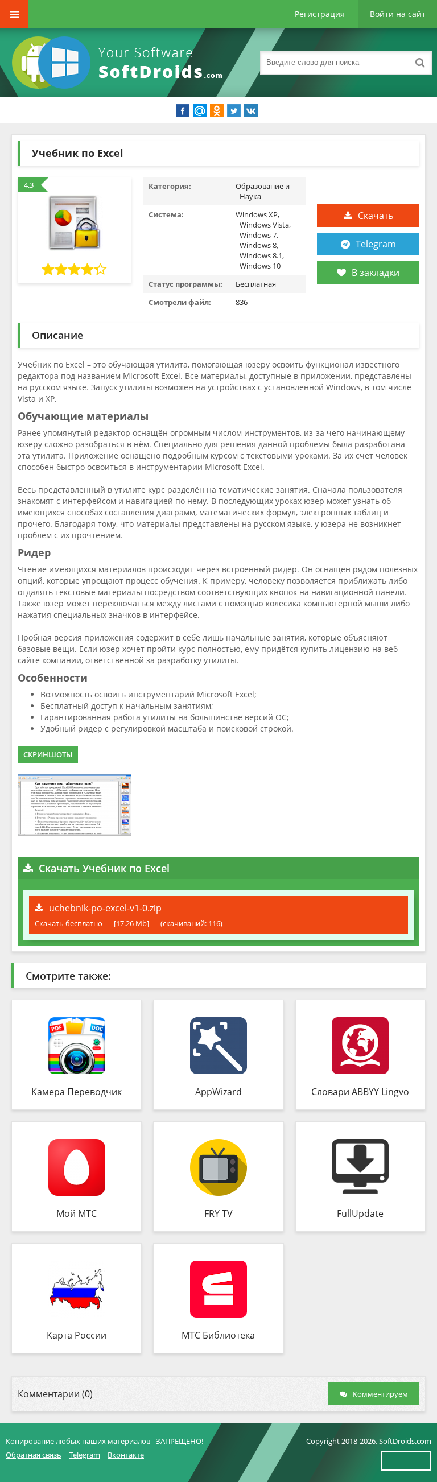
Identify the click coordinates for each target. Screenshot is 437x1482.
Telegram (376, 244)
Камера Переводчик (76, 1091)
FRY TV (218, 1213)
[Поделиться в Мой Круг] (200, 111)
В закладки (375, 272)
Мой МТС (76, 1213)
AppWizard (218, 1091)
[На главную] (119, 62)
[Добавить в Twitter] (234, 111)
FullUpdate (360, 1213)
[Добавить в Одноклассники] (217, 111)
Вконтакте (126, 1455)
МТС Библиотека (218, 1335)
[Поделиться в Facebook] (182, 111)
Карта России (76, 1335)
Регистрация (320, 14)
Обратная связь (33, 1455)
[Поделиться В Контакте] (251, 111)
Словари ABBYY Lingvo (360, 1091)
